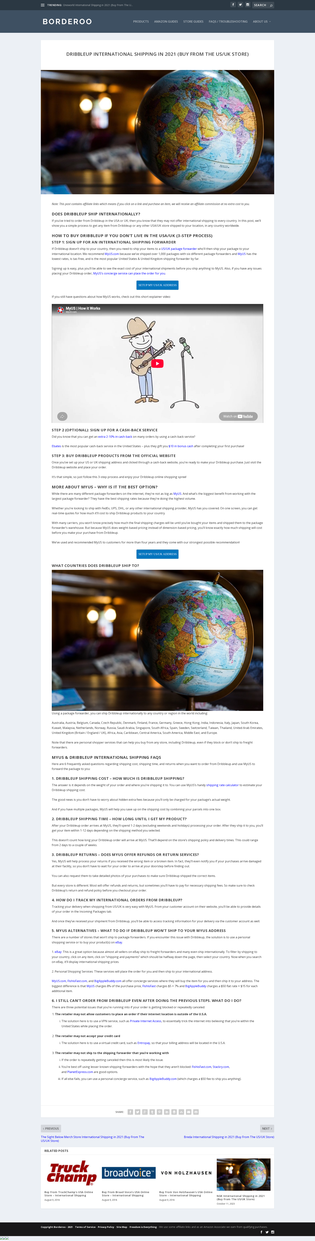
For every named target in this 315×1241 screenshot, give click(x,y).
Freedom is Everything (143, 1227)
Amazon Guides (166, 22)
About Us (260, 22)
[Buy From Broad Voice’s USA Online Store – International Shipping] (129, 1172)
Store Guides (193, 22)
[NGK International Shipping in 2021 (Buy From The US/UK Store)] (244, 1174)
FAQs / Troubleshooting (228, 22)
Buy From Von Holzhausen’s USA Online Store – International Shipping (185, 1193)
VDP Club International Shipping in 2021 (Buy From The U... (97, 5)
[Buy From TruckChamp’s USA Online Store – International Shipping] (71, 1172)
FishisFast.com (201, 1067)
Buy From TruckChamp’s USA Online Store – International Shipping (68, 1193)
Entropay (143, 1043)
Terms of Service (85, 1227)
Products (141, 22)
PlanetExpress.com (80, 1072)
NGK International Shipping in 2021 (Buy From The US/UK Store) (241, 1197)
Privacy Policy (106, 1227)
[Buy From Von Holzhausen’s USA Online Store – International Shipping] (186, 1172)
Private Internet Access (145, 1021)
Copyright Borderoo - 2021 (57, 1227)
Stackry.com (221, 1067)
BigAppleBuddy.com (163, 1079)
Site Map (121, 1227)
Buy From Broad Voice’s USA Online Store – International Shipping (125, 1193)
